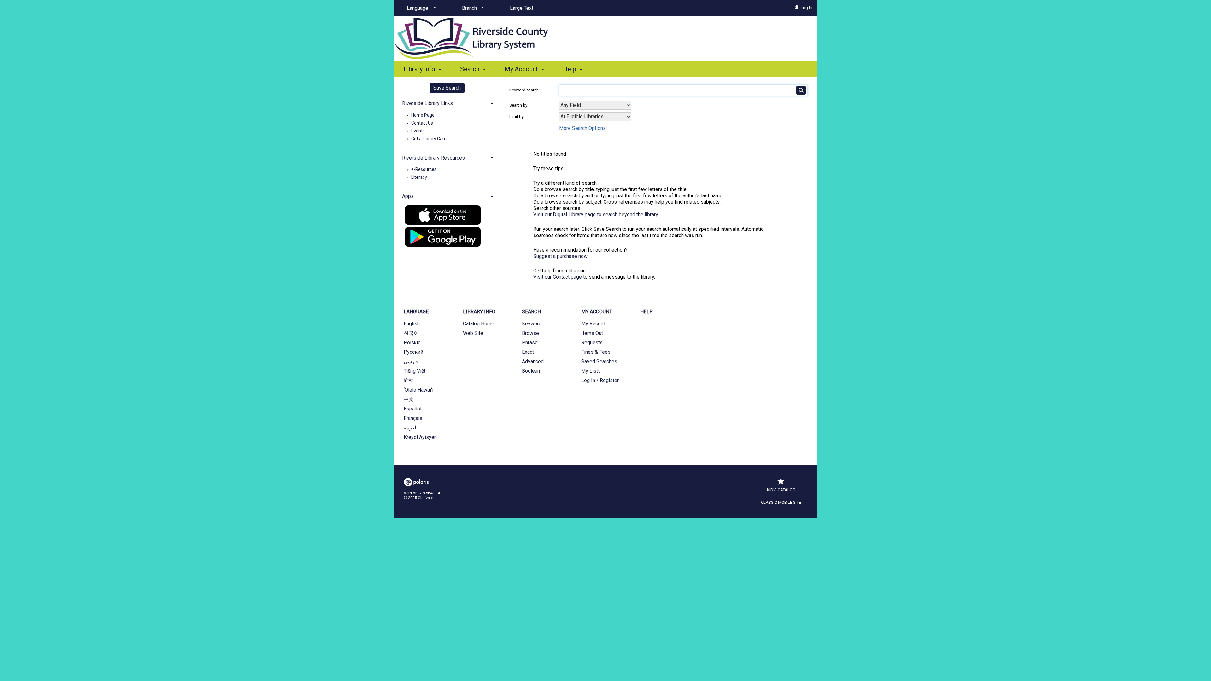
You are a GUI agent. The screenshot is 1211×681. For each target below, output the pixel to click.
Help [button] (570, 69)
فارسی (411, 361)
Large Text (521, 8)
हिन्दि (408, 380)
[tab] (447, 103)
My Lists (591, 371)
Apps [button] (408, 196)
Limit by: (517, 116)
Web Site (473, 333)
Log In (806, 7)
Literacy (419, 177)
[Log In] (796, 7)
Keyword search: (525, 90)
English (412, 324)
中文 (409, 399)
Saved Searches (599, 361)
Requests (592, 343)
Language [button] (416, 312)
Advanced (533, 361)
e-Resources (423, 169)
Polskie (412, 343)
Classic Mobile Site (781, 502)
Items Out (592, 333)
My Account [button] (522, 69)
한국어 (411, 333)
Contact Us (422, 122)
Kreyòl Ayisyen (420, 437)
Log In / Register (600, 380)
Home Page (423, 115)
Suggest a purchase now (560, 256)
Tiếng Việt (414, 371)
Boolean (531, 371)
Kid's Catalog (781, 489)
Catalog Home (478, 324)
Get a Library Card (429, 138)
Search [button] (470, 69)
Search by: (519, 105)
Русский (413, 352)
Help (646, 312)
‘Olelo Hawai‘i (418, 390)
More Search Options (582, 128)
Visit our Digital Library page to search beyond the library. (596, 215)
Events (418, 130)
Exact (528, 352)
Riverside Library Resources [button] (433, 158)
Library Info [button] (420, 69)
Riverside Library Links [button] (427, 103)
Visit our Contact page (557, 277)
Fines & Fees (596, 352)
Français (413, 418)
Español (412, 409)
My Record (593, 324)
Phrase (530, 343)
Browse (530, 333)
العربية (411, 428)
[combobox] (595, 105)
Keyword (531, 324)
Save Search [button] (447, 88)
